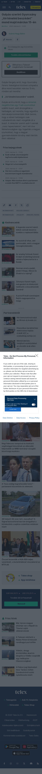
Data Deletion (8, 418)
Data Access (21, 418)
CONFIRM (12, 409)
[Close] (37, 356)
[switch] (33, 404)
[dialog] (21, 387)
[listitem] (20, 399)
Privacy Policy (34, 418)
